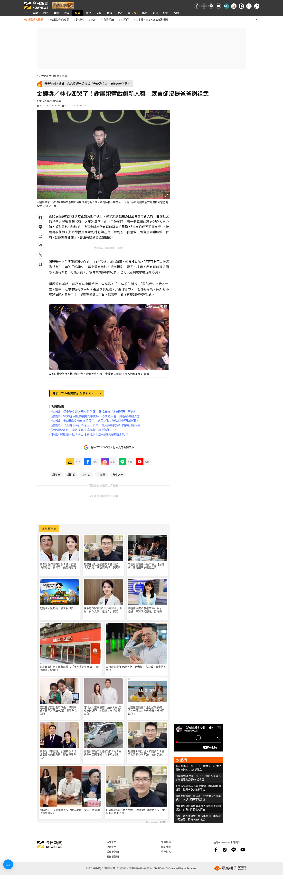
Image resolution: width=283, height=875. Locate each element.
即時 (45, 13)
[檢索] (249, 6)
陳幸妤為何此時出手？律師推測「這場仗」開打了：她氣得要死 (58, 566)
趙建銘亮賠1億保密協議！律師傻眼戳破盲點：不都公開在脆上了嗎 (135, 811)
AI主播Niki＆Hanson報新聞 (152, 19)
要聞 (56, 13)
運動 (88, 13)
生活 (120, 13)
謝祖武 (71, 474)
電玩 (130, 13)
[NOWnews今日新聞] (36, 5)
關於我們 (166, 846)
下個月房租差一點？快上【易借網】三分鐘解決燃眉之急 (146, 566)
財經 (109, 13)
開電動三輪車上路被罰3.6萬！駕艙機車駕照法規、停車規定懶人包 (102, 753)
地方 (165, 13)
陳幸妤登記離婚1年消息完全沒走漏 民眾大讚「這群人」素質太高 (103, 610)
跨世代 (80, 19)
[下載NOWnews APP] (241, 6)
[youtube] (218, 6)
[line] (211, 6)
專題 (66, 13)
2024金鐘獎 (69, 393)
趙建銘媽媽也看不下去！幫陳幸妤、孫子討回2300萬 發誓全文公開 (58, 710)
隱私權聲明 (112, 851)
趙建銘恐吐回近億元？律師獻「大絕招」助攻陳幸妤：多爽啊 (102, 566)
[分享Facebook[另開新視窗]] (40, 217)
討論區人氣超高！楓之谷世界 (57, 608)
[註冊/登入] (256, 6)
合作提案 (166, 851)
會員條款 (166, 841)
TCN (93, 19)
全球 (99, 13)
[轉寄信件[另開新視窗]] (40, 236)
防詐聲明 (111, 841)
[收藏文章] (40, 264)
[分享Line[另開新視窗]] (40, 227)
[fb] (196, 6)
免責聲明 (111, 846)
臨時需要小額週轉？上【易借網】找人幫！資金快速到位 (136, 668)
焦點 (35, 13)
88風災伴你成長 (59, 19)
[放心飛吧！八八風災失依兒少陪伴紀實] (63, 5)
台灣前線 (108, 19)
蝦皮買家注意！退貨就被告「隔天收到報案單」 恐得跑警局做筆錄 (69, 668)
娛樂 (78, 13)
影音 (144, 13)
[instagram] (204, 6)
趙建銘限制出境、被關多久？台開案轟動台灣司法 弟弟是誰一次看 (146, 753)
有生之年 (118, 474)
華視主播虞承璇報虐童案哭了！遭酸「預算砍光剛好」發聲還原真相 (146, 610)
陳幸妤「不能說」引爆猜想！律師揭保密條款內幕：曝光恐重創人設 (58, 754)
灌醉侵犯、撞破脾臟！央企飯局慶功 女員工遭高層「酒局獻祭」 (70, 811)
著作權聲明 (112, 856)
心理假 (125, 19)
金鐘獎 (101, 474)
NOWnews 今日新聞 (48, 75)
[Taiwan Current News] (226, 6)
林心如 (86, 474)
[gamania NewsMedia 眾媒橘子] (230, 868)
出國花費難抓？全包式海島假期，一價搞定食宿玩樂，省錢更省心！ (146, 710)
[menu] (27, 13)
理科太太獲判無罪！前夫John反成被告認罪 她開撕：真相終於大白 (102, 710)
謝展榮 (56, 474)
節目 (155, 13)
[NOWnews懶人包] (233, 6)
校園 (176, 13)
